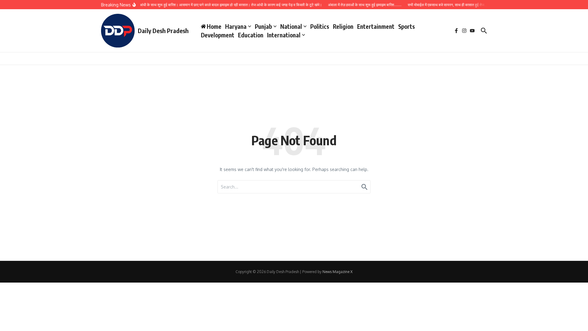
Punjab (263, 26)
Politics (319, 26)
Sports (406, 26)
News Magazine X (337, 271)
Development (217, 35)
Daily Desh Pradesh (163, 30)
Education (250, 35)
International (283, 35)
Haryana (236, 26)
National (291, 26)
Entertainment (375, 26)
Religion (343, 26)
